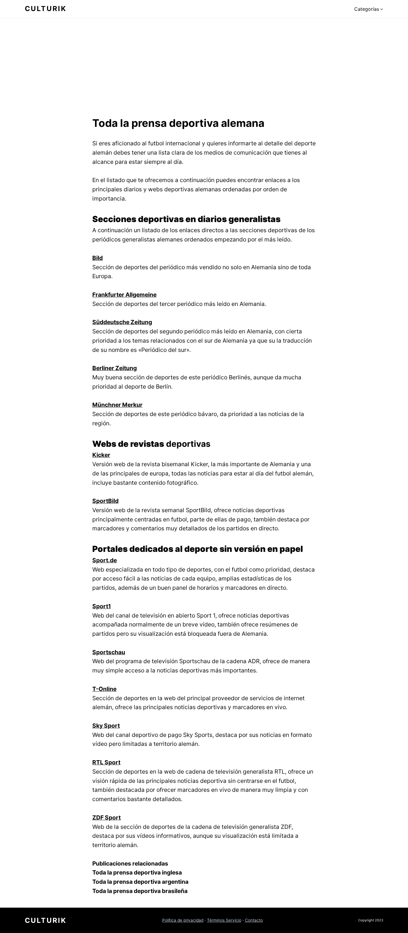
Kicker (101, 454)
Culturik (46, 8)
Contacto (254, 920)
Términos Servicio (224, 920)
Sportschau (108, 652)
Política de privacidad (182, 920)
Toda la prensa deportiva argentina (140, 881)
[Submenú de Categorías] (381, 8)
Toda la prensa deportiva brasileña (140, 890)
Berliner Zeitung (114, 368)
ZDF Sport (106, 817)
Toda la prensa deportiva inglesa (137, 872)
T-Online (104, 688)
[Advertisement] (204, 66)
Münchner (107, 404)
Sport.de (104, 560)
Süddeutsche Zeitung (122, 322)
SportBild (105, 500)
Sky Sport (106, 725)
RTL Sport (106, 762)
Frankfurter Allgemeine (124, 294)
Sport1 (101, 606)
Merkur (132, 404)
